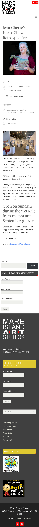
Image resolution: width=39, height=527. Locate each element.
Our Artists (7, 433)
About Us (6, 436)
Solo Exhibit (11, 123)
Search (4, 261)
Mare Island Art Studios (16, 110)
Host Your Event (9, 426)
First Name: (5, 279)
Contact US (7, 440)
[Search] (33, 412)
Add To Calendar (16, 96)
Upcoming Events (10, 422)
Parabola (19, 519)
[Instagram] (36, 2)
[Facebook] (33, 2)
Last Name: (5, 289)
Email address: (7, 299)
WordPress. (28, 519)
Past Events (7, 429)
